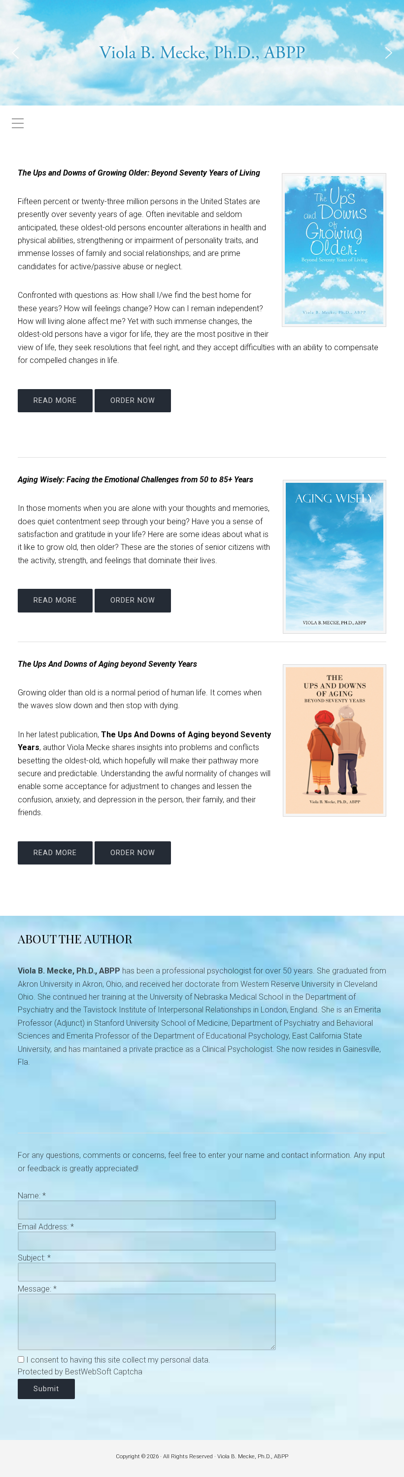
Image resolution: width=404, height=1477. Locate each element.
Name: (32, 1195)
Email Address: (46, 1226)
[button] (15, 53)
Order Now (132, 400)
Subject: (34, 1257)
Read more (55, 400)
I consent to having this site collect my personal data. (118, 1360)
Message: (37, 1289)
